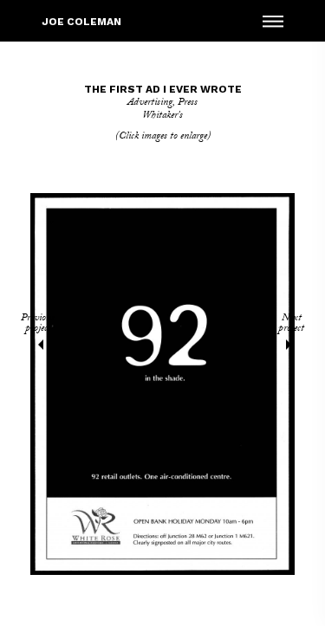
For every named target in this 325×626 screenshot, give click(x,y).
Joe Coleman (81, 22)
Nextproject (291, 325)
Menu (273, 20)
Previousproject (38, 325)
